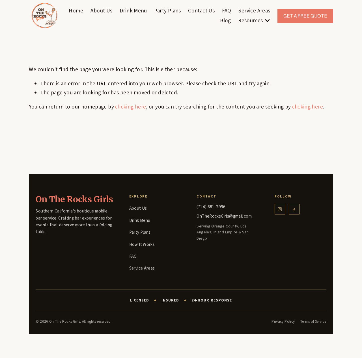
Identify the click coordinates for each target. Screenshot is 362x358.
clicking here (130, 107)
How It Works (142, 244)
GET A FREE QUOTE (305, 16)
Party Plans (167, 11)
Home (76, 11)
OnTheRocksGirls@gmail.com (224, 216)
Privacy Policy (283, 321)
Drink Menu (133, 11)
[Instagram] (280, 209)
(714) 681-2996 (211, 207)
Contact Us (201, 11)
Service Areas (254, 11)
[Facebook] (294, 209)
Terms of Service (313, 321)
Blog (225, 21)
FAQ (226, 11)
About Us (101, 11)
